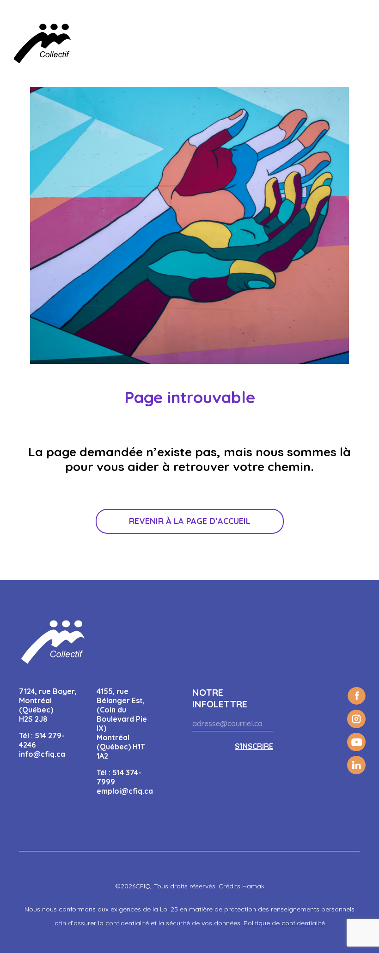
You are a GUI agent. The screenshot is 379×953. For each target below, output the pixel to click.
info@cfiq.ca (42, 754)
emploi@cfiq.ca (125, 791)
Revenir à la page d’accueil (190, 521)
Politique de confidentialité (284, 923)
